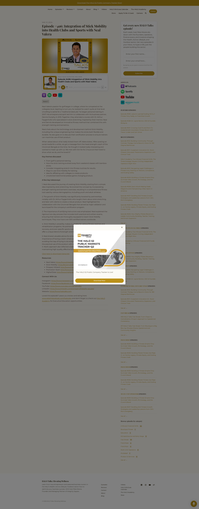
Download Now (99, 281)
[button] (122, 227)
